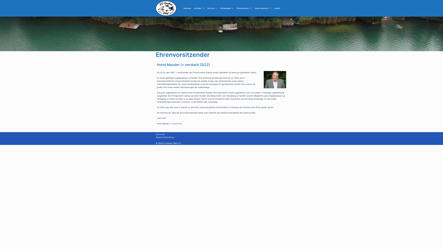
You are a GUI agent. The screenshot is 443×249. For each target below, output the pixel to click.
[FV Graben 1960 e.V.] (166, 8)
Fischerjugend (225, 8)
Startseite (187, 8)
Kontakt (277, 8)
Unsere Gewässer (261, 8)
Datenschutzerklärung (165, 137)
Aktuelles (197, 8)
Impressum (160, 134)
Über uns (210, 8)
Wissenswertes (243, 8)
